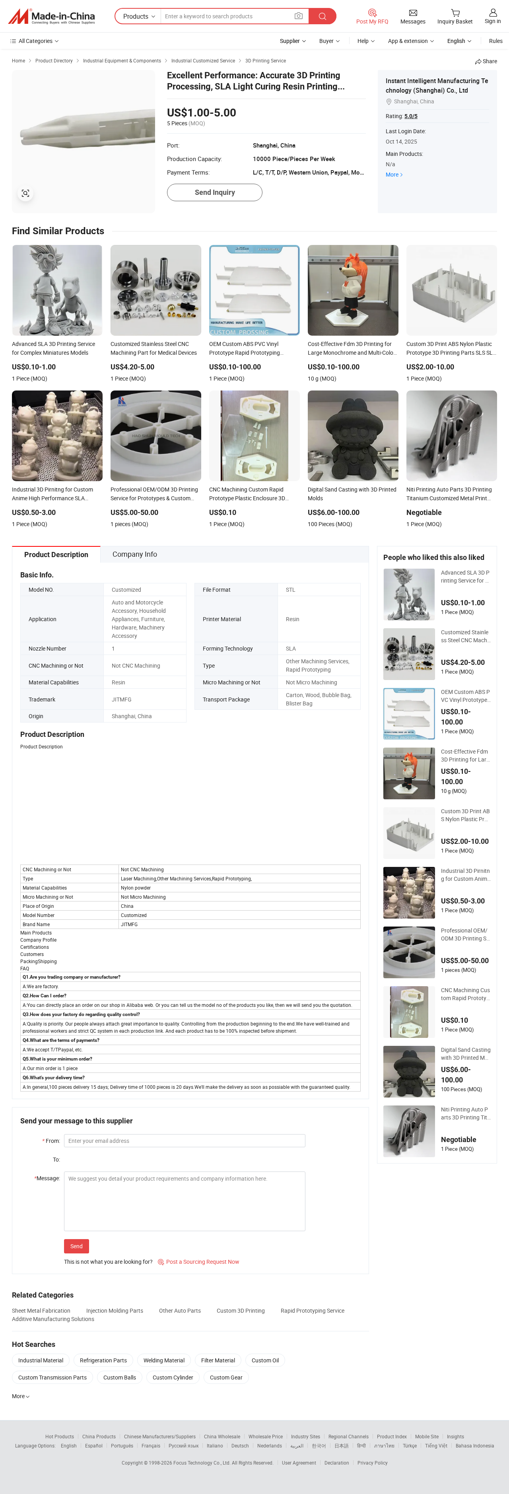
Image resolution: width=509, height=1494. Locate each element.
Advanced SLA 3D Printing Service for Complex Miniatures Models (465, 577)
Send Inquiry (215, 192)
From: (51, 1140)
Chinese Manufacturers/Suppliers (160, 1436)
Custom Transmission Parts (52, 1377)
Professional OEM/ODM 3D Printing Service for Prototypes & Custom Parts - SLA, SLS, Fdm (465, 934)
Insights (455, 1436)
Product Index (392, 1436)
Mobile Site (427, 1436)
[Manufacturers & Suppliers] (51, 16)
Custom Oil (265, 1360)
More (392, 174)
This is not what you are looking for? (108, 1261)
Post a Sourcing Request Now (198, 1261)
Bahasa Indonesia (475, 1445)
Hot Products (59, 1436)
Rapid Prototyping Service (312, 1310)
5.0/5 (411, 116)
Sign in (493, 21)
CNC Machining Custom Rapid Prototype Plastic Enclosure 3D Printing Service (465, 994)
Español (94, 1445)
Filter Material (218, 1360)
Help (363, 41)
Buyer (326, 41)
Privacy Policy (372, 1462)
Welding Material (164, 1360)
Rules (496, 41)
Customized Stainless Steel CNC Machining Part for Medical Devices (464, 636)
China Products (99, 1436)
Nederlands (269, 1445)
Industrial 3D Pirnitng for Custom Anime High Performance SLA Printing (465, 875)
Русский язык (183, 1445)
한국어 (319, 1445)
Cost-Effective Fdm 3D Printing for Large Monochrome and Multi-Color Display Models (465, 756)
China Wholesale (222, 1436)
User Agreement (299, 1462)
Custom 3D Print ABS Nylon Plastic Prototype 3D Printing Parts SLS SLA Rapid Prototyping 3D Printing (465, 815)
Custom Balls (119, 1377)
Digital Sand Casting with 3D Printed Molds (466, 1054)
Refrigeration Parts (103, 1360)
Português (122, 1445)
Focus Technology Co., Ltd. (202, 1462)
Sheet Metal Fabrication (41, 1310)
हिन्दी (361, 1445)
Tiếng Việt (436, 1445)
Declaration (336, 1462)
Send (76, 1246)
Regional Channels (348, 1436)
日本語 (341, 1445)
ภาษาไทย (384, 1445)
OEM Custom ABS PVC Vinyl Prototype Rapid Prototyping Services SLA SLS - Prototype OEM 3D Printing (465, 696)
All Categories (35, 41)
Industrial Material (40, 1360)
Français (151, 1445)
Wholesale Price (266, 1436)
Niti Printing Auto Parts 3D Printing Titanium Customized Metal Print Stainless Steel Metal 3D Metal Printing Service (465, 1113)
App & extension (408, 41)
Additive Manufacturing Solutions (53, 1319)
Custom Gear (226, 1377)
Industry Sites (305, 1436)
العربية (296, 1445)
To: (56, 1159)
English (69, 1445)
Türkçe (410, 1445)
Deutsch (240, 1445)
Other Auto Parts (180, 1310)
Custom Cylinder (173, 1377)
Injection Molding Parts (114, 1310)
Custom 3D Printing (241, 1310)
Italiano (215, 1445)
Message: (47, 1178)
